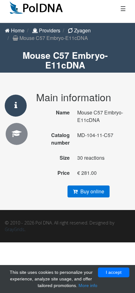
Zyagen (82, 30)
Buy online (91, 191)
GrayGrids (14, 229)
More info (87, 285)
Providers (49, 30)
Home (17, 30)
